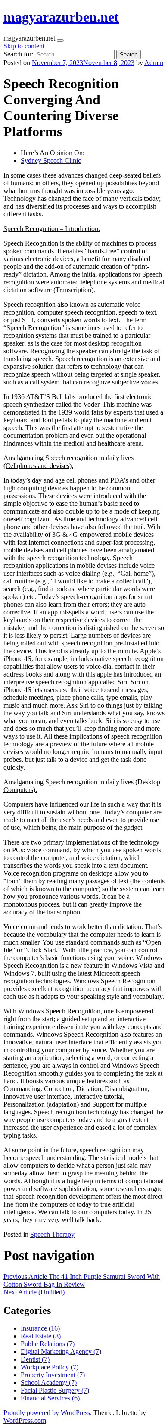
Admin (153, 62)
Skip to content (23, 46)
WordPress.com (24, 1420)
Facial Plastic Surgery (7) (55, 1390)
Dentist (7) (35, 1359)
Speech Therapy (52, 1234)
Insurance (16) (40, 1328)
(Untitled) (34, 1292)
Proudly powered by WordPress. (47, 1412)
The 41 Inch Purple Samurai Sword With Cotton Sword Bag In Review (81, 1280)
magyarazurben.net (61, 17)
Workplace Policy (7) (49, 1367)
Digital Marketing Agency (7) (61, 1351)
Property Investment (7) (53, 1374)
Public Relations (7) (48, 1343)
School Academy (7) (49, 1382)
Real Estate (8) (41, 1336)
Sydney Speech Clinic (51, 160)
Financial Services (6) (50, 1398)
